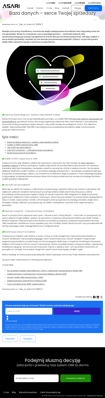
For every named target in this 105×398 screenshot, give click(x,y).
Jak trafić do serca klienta (19, 147)
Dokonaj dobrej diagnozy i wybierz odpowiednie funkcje (33, 142)
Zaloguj (77, 8)
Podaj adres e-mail (25, 378)
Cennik (30, 8)
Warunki (100, 396)
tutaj (41, 329)
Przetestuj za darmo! (75, 378)
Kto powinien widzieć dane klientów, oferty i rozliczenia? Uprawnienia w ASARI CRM (44, 270)
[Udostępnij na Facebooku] (94, 297)
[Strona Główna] (11, 6)
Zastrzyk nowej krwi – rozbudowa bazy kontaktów (30, 150)
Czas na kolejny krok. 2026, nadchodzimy (26, 284)
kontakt (39, 238)
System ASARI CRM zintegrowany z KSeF (25, 277)
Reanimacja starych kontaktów (21, 153)
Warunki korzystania (28, 392)
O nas (49, 8)
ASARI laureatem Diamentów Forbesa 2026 (27, 280)
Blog (57, 8)
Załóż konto (93, 8)
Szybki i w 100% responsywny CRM (22, 145)
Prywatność (91, 396)
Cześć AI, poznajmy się (50, 392)
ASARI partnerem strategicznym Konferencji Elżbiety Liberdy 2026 (37, 274)
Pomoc (39, 8)
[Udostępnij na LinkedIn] (97, 297)
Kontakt (65, 8)
